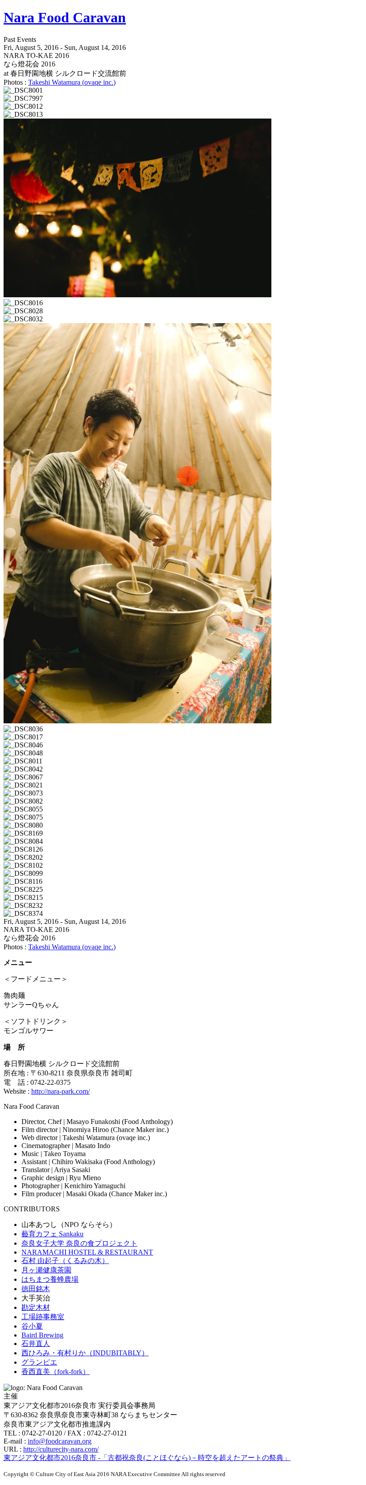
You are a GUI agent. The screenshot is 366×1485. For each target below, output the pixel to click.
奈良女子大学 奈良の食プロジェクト (79, 1243)
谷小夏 (32, 1326)
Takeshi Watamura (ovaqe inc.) (72, 82)
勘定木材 (35, 1307)
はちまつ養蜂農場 (50, 1279)
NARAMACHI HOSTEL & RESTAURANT (87, 1252)
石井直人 (35, 1343)
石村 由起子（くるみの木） (65, 1260)
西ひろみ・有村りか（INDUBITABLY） (85, 1353)
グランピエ (39, 1362)
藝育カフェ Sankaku (52, 1234)
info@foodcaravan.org (60, 1441)
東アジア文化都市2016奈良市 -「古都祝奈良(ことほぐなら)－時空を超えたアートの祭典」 (147, 1457)
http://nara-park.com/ (60, 1091)
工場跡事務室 (42, 1317)
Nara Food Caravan (65, 17)
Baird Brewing (42, 1335)
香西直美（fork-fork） (55, 1371)
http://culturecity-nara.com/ (61, 1449)
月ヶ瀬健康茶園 (46, 1270)
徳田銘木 (35, 1288)
